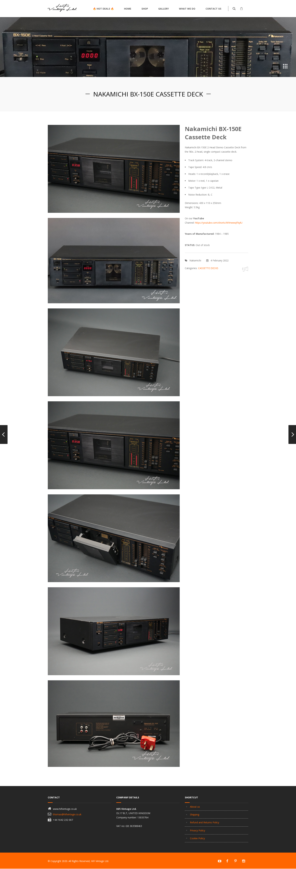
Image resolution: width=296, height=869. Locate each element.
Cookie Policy (197, 838)
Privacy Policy (197, 830)
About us (195, 806)
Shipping (194, 814)
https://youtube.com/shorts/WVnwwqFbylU (218, 222)
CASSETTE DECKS (208, 268)
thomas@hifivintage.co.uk (67, 814)
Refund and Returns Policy (204, 822)
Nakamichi (195, 260)
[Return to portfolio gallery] (285, 66)
